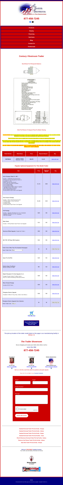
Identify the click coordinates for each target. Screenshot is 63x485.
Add (55, 159)
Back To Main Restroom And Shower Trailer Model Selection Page (31, 323)
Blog (31, 40)
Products (31, 27)
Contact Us (31, 43)
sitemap (31, 479)
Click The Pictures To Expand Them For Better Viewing (31, 130)
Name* (16, 379)
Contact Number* (19, 386)
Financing (31, 34)
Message (17, 393)
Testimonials (31, 46)
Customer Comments (38, 373)
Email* (33, 379)
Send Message (22, 415)
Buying (31, 31)
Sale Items (31, 37)
